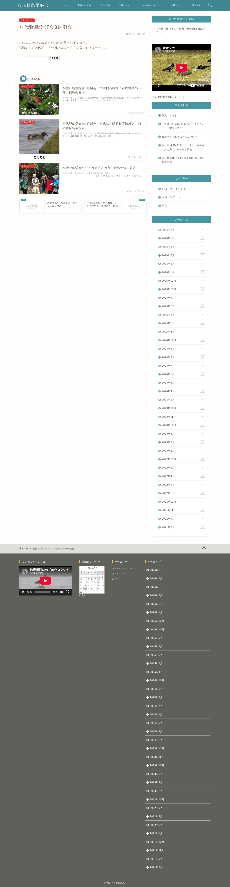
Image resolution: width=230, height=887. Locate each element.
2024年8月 (182, 357)
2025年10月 (182, 289)
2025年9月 (182, 297)
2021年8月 (182, 527)
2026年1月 (182, 272)
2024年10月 (182, 340)
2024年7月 (182, 365)
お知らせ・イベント (152, 5)
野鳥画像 (196, 5)
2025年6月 (182, 314)
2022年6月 (182, 467)
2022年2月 (182, 484)
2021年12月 (182, 501)
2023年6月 (182, 433)
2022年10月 (182, 459)
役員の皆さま (169, 115)
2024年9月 (182, 348)
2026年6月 (182, 246)
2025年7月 (182, 306)
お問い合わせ (177, 5)
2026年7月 (182, 238)
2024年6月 (182, 374)
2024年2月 (182, 399)
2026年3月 (182, 263)
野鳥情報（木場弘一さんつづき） (181, 137)
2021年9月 (182, 518)
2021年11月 (182, 510)
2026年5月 (182, 255)
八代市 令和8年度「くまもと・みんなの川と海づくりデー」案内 (183, 147)
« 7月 (82, 595)
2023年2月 (182, 450)
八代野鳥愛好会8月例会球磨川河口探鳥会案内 (183, 160)
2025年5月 (182, 323)
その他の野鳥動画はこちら (168, 96)
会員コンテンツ (126, 5)
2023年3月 (182, 442)
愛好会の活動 (84, 5)
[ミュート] (62, 592)
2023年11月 (182, 416)
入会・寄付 (104, 5)
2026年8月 (182, 229)
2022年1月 (182, 493)
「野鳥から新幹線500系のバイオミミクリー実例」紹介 (183, 126)
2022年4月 (182, 476)
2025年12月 (182, 280)
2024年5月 (182, 382)
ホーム (66, 5)
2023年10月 (182, 425)
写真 (164, 205)
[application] (45, 580)
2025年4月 (182, 331)
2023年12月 (182, 408)
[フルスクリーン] (67, 592)
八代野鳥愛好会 (33, 5)
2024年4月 (182, 391)
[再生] (23, 592)
